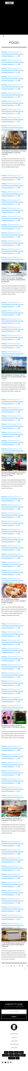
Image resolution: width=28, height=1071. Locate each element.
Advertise (14, 1044)
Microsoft (17, 1055)
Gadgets (11, 1052)
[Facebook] (2, 1062)
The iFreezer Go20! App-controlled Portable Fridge (13, 945)
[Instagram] (8, 1062)
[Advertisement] (14, 19)
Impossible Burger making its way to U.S (11, 820)
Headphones (5, 1055)
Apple (6, 1052)
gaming (16, 1052)
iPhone (11, 1055)
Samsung (23, 1055)
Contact (14, 1041)
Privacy (14, 1048)
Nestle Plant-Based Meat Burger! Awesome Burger (13, 280)
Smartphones (11, 1058)
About (14, 1038)
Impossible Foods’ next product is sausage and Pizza (13, 377)
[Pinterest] (10, 1062)
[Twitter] (5, 1062)
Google (21, 1052)
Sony (17, 1058)
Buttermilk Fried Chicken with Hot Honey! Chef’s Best (13, 601)
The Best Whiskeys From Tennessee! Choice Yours (13, 153)
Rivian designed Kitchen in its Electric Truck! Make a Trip (13, 474)
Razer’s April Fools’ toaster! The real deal (13, 726)
